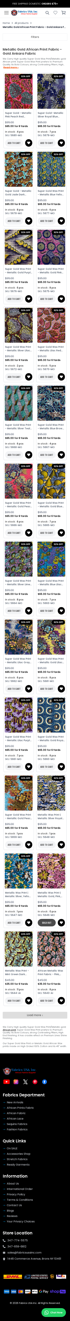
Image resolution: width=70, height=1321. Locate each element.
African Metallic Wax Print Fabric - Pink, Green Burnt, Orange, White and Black (51, 972)
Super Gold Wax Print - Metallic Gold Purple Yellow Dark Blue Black (18, 270)
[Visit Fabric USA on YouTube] (6, 1082)
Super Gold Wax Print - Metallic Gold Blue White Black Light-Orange (51, 504)
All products (22, 23)
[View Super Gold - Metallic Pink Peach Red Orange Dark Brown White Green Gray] (19, 91)
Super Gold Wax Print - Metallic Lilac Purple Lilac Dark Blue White (18, 738)
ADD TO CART (14, 143)
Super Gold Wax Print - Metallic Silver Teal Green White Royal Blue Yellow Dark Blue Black (18, 426)
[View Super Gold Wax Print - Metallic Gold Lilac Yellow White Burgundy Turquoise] (51, 637)
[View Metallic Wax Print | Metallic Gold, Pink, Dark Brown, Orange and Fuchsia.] (51, 871)
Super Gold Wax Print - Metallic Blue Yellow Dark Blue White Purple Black (51, 192)
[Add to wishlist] (28, 143)
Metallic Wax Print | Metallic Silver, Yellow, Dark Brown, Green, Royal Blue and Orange (18, 894)
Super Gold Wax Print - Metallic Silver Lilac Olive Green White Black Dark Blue (18, 348)
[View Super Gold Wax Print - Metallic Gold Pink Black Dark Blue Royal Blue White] (51, 247)
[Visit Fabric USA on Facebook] (44, 1082)
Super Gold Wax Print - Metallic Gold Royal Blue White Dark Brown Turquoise (51, 738)
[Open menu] (6, 12)
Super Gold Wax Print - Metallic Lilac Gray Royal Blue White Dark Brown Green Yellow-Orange (18, 660)
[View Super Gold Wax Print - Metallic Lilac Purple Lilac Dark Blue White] (19, 715)
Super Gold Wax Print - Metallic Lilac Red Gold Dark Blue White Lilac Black (51, 348)
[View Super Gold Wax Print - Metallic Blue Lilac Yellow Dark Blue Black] (51, 559)
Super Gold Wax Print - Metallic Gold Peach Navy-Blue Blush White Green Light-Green (18, 504)
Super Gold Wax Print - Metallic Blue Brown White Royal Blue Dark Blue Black (51, 426)
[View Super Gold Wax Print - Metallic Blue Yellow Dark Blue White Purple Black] (51, 169)
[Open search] (47, 12)
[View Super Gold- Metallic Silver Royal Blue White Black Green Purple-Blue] (51, 91)
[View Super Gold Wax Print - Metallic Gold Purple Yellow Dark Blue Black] (19, 247)
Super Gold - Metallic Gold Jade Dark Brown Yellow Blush (18, 192)
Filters (35, 37)
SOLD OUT (46, 922)
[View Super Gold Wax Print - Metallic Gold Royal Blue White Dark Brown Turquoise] (51, 715)
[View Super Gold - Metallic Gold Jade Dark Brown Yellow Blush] (19, 169)
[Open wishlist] (55, 12)
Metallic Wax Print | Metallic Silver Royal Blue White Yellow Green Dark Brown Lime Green (50, 816)
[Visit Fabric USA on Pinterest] (35, 1082)
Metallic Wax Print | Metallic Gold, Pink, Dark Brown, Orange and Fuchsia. (50, 894)
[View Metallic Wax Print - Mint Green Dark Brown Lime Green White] (19, 949)
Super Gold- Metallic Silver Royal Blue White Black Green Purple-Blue (50, 114)
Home (6, 23)
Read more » (11, 67)
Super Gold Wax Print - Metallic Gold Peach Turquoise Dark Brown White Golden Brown (18, 816)
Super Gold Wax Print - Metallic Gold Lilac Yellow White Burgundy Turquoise (51, 660)
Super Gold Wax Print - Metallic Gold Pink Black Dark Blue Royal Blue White (51, 270)
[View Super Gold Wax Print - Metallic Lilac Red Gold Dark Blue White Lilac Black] (51, 325)
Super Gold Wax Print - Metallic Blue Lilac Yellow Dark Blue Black (51, 582)
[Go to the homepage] (24, 12)
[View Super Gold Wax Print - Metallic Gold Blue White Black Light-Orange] (51, 481)
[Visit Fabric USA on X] (25, 1082)
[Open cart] (63, 12)
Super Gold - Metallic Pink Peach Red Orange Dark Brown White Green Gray (18, 114)
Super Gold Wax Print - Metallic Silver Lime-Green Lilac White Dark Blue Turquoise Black (18, 582)
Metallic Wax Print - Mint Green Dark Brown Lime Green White (17, 972)
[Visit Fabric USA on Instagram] (16, 1082)
